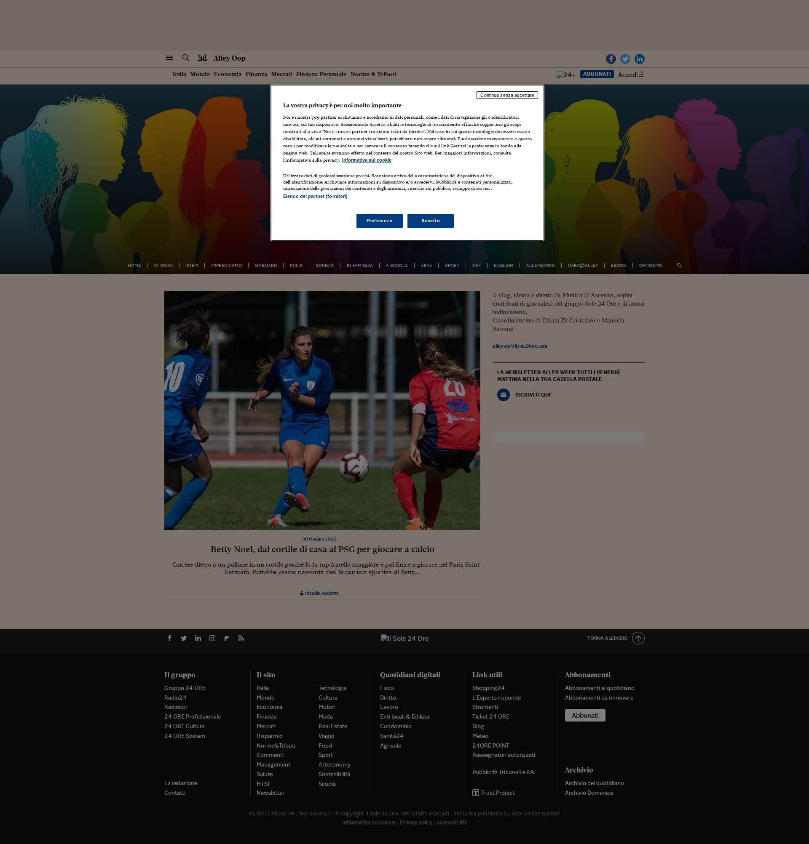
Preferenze (380, 220)
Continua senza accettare (507, 95)
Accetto (430, 220)
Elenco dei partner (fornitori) (315, 196)
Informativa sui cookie (366, 159)
